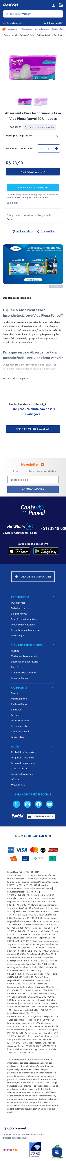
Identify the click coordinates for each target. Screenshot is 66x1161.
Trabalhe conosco (20, 608)
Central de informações (23, 752)
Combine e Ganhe (58, 29)
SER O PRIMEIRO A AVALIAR (33, 429)
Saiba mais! (13, 202)
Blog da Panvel (19, 613)
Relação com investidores (24, 619)
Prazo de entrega (20, 768)
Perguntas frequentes (22, 757)
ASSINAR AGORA (33, 489)
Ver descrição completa (15, 378)
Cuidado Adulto (44, 35)
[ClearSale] (11, 1149)
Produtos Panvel (20, 731)
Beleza (14, 693)
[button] (33, 135)
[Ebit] (35, 1149)
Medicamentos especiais (24, 656)
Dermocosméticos (20, 726)
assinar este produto (33, 187)
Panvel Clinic (17, 737)
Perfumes (16, 715)
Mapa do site (18, 785)
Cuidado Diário (27, 35)
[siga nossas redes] (16, 804)
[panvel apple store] (19, 551)
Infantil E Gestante (21, 720)
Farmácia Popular (20, 678)
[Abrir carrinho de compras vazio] (61, 5)
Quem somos (18, 602)
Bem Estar (16, 709)
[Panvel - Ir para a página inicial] (26, 5)
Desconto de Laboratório (24, 661)
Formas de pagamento (23, 763)
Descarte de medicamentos (25, 630)
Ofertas (15, 779)
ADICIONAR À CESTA (33, 171)
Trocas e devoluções (22, 774)
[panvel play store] (45, 551)
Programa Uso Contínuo (24, 672)
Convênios (17, 667)
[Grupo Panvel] (14, 1128)
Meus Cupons (12, 29)
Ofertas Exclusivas (42, 29)
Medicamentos (19, 698)
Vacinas (15, 650)
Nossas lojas (17, 635)
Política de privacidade (23, 624)
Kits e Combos (27, 29)
